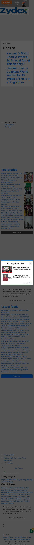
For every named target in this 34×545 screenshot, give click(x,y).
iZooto (30, 282)
